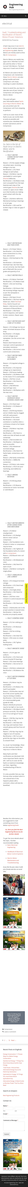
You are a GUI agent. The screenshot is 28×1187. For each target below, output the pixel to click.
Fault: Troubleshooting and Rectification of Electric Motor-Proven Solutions (14, 34)
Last (16, 1111)
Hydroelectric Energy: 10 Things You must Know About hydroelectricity (13, 1076)
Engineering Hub (16, 6)
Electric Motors (12, 77)
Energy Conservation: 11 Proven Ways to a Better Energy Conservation (12, 1056)
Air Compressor (11, 55)
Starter (6, 178)
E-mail (5, 1114)
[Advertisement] (14, 226)
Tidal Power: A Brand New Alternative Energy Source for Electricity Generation (12, 1070)
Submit (6, 1134)
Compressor (8, 1029)
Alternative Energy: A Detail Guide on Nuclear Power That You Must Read (13, 1083)
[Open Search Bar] (25, 16)
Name (5, 1106)
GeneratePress (14, 1184)
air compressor (11, 553)
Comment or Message (10, 1120)
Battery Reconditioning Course (26, 593)
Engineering (9, 50)
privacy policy (13, 1180)
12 (9, 1040)
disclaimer (4, 1180)
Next (13, 1040)
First (4, 1111)
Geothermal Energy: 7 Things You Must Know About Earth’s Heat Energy (13, 1063)
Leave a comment (10, 1032)
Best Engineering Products (11, 1095)
